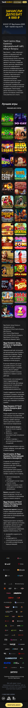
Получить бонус (14, 705)
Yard (7, 2)
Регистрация (17, 2)
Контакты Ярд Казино (14, 678)
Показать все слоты (14, 108)
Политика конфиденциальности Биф (14, 676)
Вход (24, 2)
